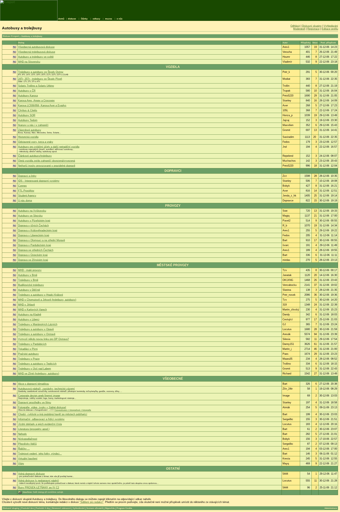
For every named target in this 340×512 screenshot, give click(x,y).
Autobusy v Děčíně (29, 289)
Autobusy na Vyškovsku (32, 210)
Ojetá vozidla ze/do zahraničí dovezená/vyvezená (46, 160)
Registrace (313, 28)
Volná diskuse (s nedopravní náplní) (38, 480)
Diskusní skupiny (312, 25)
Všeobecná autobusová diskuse (36, 46)
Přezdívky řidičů (27, 443)
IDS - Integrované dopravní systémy (38, 180)
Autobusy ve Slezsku (30, 215)
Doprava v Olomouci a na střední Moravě (41, 240)
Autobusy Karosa (28, 95)
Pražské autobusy (28, 353)
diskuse (72, 19)
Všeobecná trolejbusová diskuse (36, 51)
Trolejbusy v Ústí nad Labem (34, 368)
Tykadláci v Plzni (28, 348)
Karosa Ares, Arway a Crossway (36, 100)
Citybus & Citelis (27, 110)
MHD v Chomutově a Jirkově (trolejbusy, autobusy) (47, 299)
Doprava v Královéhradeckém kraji (37, 230)
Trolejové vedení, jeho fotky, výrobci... (40, 453)
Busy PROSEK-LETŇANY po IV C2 (38, 487)
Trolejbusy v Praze (29, 358)
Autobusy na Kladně (29, 314)
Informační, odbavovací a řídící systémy (41, 419)
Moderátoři (299, 28)
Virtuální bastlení (27, 458)
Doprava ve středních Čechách (35, 250)
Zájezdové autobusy (29, 130)
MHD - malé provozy (30, 270)
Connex (22, 185)
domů (61, 19)
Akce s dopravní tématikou (33, 383)
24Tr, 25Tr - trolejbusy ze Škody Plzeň (40, 78)
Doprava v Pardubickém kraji (34, 245)
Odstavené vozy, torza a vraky (35, 141)
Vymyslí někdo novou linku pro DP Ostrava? (43, 339)
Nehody (22, 433)
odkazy (96, 19)
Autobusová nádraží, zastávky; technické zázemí (46, 388)
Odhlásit (295, 25)
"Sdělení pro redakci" (91, 502)
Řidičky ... (24, 448)
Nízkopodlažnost (27, 438)
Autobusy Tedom (27, 120)
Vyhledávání (331, 25)
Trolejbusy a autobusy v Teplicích (37, 363)
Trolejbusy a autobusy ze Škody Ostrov (40, 71)
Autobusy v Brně (27, 275)
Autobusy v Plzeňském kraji (34, 220)
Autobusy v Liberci (28, 319)
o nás (119, 19)
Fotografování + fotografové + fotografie (73, 410)
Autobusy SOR (26, 115)
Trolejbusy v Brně (28, 280)
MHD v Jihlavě (26, 304)
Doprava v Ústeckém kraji (33, 255)
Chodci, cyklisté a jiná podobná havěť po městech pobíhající (52, 414)
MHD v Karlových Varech (32, 309)
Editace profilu (330, 28)
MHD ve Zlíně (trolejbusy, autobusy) (38, 373)
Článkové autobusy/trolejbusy (35, 155)
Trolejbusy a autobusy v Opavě (36, 329)
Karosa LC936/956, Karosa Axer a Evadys (42, 105)
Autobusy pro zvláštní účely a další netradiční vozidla (48, 146)
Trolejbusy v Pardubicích (32, 344)
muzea (108, 19)
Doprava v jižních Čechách (33, 225)
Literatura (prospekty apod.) (33, 429)
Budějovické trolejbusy (31, 284)
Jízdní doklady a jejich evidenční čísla (40, 424)
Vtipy (21, 463)
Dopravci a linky (27, 175)
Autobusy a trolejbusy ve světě (36, 56)
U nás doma (25, 200)
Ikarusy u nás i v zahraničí (33, 125)
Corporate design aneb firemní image (39, 395)
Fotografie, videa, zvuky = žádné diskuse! (42, 407)
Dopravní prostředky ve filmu (34, 402)
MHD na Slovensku (29, 61)
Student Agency (27, 195)
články (84, 19)
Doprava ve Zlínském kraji (33, 259)
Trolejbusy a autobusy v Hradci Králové (40, 294)
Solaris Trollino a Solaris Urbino (36, 85)
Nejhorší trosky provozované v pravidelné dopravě (46, 165)
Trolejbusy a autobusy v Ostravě (36, 334)
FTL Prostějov (26, 190)
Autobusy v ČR (26, 90)
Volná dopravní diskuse (31, 473)
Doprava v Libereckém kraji (33, 235)
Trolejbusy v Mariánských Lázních (37, 324)
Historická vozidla (28, 136)
